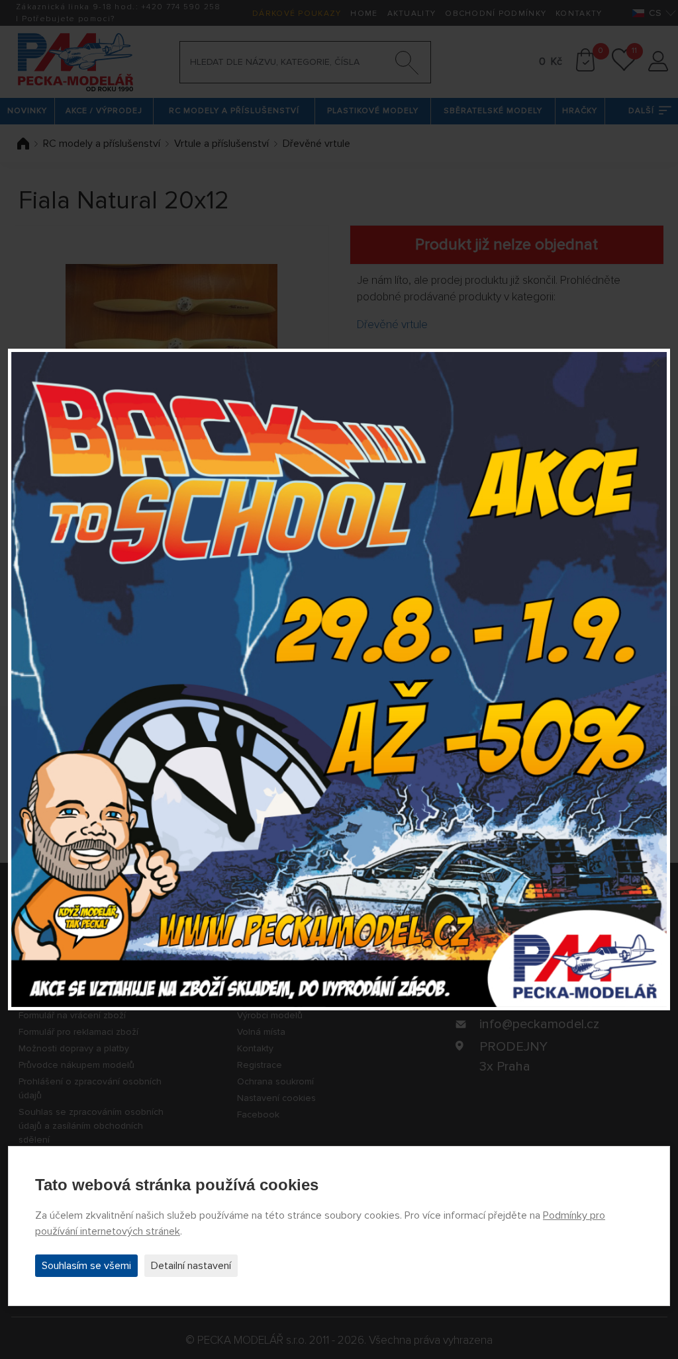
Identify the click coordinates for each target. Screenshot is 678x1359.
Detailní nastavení (191, 1265)
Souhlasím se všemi (86, 1265)
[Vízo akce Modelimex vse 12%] (339, 679)
